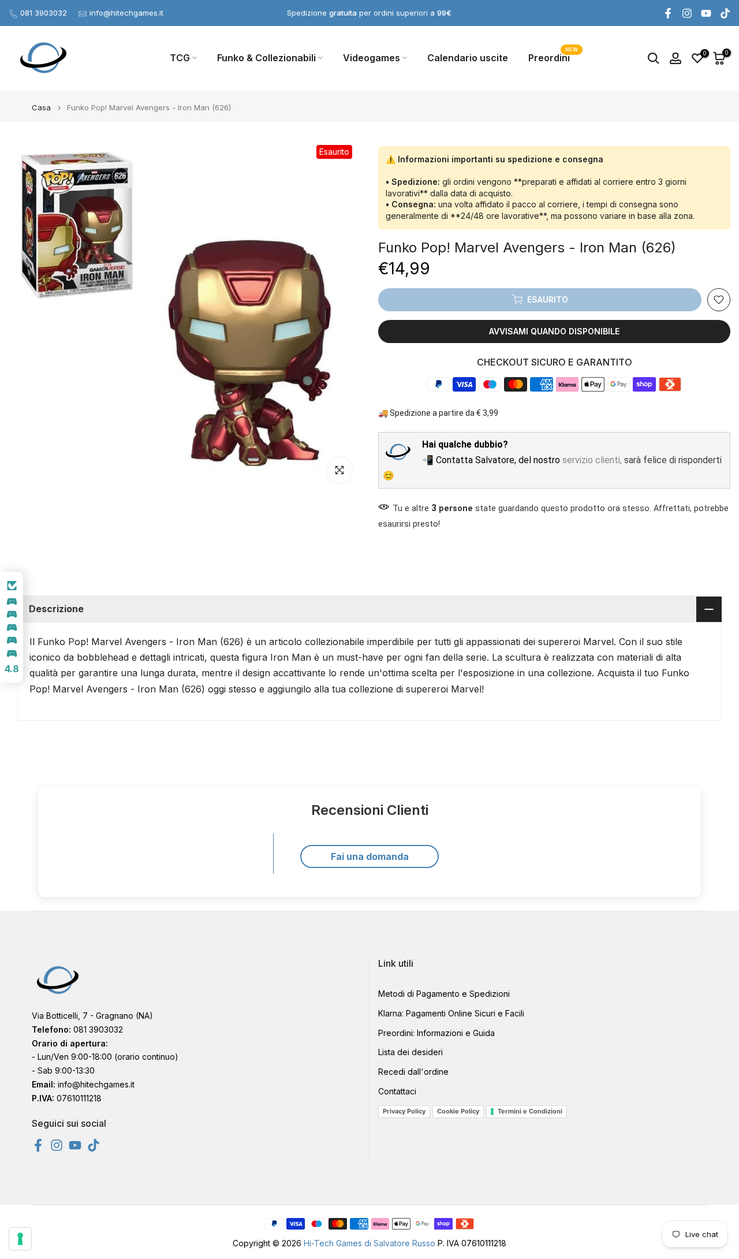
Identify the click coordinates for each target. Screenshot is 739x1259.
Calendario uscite (467, 58)
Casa (41, 107)
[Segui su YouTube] (706, 13)
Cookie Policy (458, 1111)
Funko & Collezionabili (266, 58)
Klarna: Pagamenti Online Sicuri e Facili (451, 1013)
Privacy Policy (404, 1111)
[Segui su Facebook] (668, 13)
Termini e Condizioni (530, 1111)
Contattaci (397, 1091)
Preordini (553, 57)
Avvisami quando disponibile (554, 331)
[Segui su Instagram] (687, 13)
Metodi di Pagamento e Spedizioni (444, 994)
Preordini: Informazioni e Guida (436, 1033)
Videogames (371, 58)
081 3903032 (43, 12)
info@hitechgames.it (126, 12)
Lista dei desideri (410, 1052)
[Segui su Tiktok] (725, 13)
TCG (180, 58)
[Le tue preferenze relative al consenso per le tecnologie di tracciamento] (20, 1239)
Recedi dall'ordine (413, 1072)
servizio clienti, (592, 460)
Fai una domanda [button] (370, 856)
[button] (11, 627)
